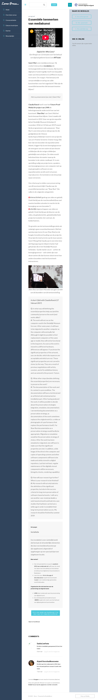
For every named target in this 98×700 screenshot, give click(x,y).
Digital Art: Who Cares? (45, 52)
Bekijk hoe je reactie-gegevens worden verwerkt (42, 684)
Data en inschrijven (12, 25)
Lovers (36, 580)
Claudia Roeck (33, 104)
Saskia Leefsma (43, 643)
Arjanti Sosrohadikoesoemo (48, 661)
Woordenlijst (10, 36)
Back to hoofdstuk (34, 621)
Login (54, 4)
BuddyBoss (48, 696)
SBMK (37, 600)
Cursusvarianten (11, 20)
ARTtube (56, 57)
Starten (8, 31)
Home (7, 10)
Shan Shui (40, 113)
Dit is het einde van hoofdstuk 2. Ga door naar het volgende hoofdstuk (45, 613)
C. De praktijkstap (81, 29)
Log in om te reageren (52, 652)
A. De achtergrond (81, 16)
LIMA (35, 593)
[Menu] (25, 5)
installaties (48, 66)
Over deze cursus (11, 15)
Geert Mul (32, 63)
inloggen (36, 679)
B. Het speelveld (81, 23)
